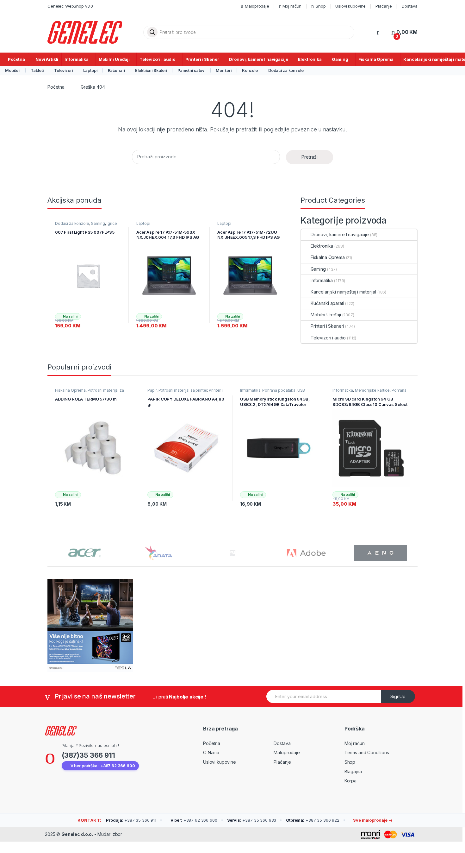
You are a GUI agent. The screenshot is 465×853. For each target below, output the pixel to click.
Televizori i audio (157, 59)
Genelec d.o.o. (77, 834)
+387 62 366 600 (193, 820)
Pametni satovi (191, 70)
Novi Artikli (46, 59)
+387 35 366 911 (131, 820)
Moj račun (292, 6)
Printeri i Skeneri (327, 326)
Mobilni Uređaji (114, 59)
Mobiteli (12, 70)
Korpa (350, 780)
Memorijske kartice (372, 390)
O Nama (211, 752)
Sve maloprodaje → (372, 820)
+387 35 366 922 (312, 820)
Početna (16, 59)
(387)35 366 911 (88, 755)
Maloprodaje (257, 6)
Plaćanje (383, 6)
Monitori (224, 70)
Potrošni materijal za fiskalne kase (89, 392)
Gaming (340, 59)
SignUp (398, 696)
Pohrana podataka (278, 390)
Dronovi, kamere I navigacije (258, 59)
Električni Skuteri (151, 70)
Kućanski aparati (327, 303)
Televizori (63, 70)
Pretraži (309, 157)
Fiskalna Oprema (376, 59)
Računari (116, 70)
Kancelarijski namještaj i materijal (343, 291)
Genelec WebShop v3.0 (70, 6)
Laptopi (90, 70)
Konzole (250, 70)
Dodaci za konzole (286, 70)
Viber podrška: (103, 765)
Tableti (37, 70)
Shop (321, 6)
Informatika (76, 59)
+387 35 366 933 (251, 820)
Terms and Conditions (366, 752)
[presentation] (416, 553)
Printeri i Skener (202, 59)
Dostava (410, 6)
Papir (151, 390)
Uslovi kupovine (350, 6)
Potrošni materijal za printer (182, 390)
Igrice (112, 223)
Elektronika (309, 59)
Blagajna (353, 771)
